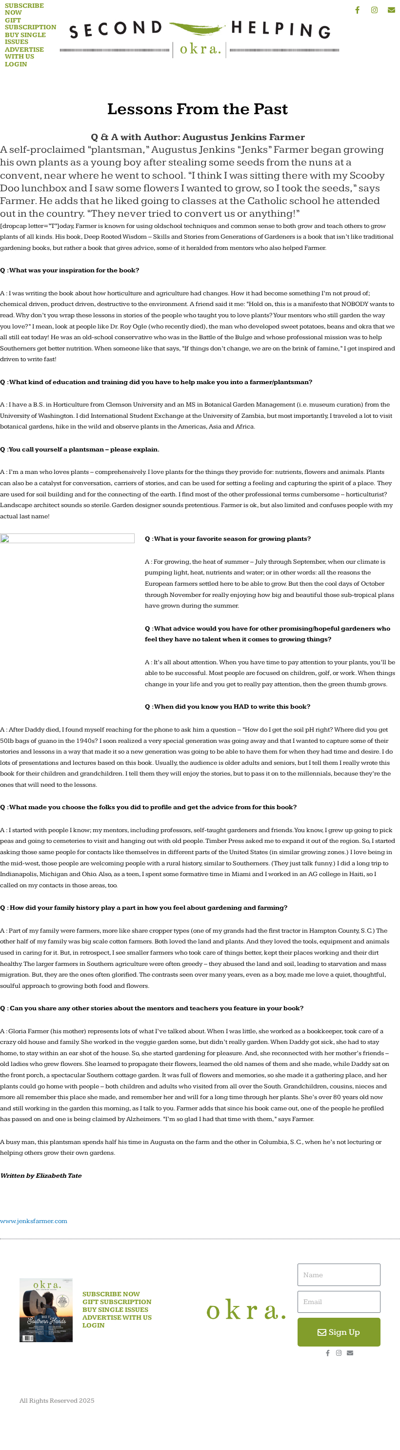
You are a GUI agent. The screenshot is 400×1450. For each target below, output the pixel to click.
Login (16, 64)
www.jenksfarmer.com (33, 1221)
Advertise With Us (24, 53)
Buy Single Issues (25, 38)
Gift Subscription (31, 24)
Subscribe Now (24, 9)
